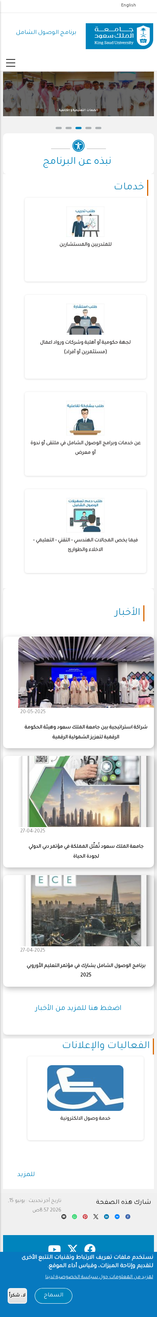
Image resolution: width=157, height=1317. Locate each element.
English (128, 5)
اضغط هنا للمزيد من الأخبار (78, 1009)
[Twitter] (95, 1218)
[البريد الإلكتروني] (63, 1218)
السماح (53, 1296)
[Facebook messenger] (117, 1218)
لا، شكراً (17, 1295)
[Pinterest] (85, 1218)
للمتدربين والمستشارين (85, 245)
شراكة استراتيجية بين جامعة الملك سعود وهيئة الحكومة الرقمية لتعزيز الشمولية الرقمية (86, 732)
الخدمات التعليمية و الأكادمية (73, 110)
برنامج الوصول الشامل (46, 33)
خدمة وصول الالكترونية (86, 1119)
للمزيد (26, 1174)
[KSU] (119, 33)
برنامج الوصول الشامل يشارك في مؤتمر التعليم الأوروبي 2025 (86, 970)
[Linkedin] (106, 1218)
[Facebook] (127, 1218)
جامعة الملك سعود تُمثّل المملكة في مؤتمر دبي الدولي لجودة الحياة (86, 851)
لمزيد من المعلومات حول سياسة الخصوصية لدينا (99, 1277)
